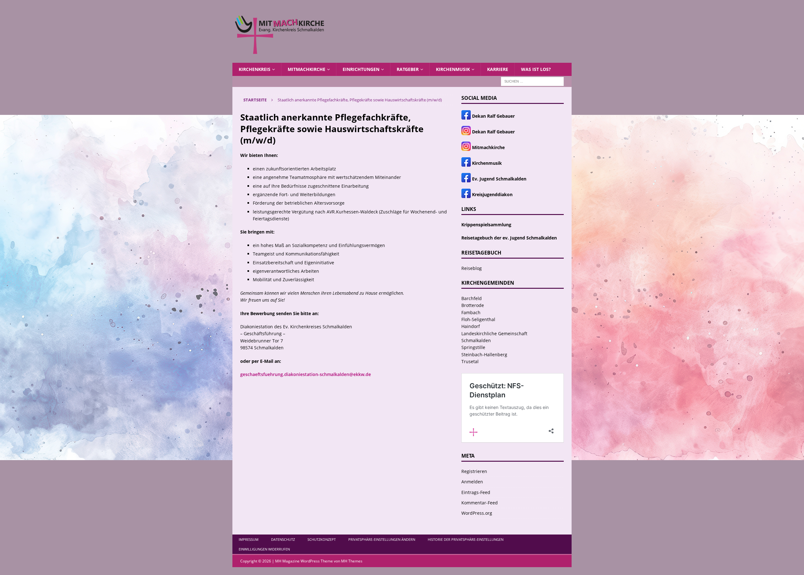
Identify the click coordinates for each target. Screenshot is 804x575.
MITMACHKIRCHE (306, 69)
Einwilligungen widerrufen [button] (264, 549)
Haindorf (470, 326)
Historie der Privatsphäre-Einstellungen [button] (465, 539)
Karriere (497, 69)
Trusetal (470, 361)
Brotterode (472, 305)
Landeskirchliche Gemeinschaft (494, 333)
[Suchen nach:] (532, 81)
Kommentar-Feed (479, 503)
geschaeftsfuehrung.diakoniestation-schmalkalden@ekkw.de (305, 374)
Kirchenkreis (254, 69)
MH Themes (351, 561)
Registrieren (474, 471)
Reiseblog (471, 268)
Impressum (248, 539)
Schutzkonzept (321, 539)
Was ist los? (536, 69)
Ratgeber (408, 69)
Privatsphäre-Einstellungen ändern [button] (381, 539)
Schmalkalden (476, 340)
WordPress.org (476, 513)
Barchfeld (471, 298)
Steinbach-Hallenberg (484, 354)
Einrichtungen (361, 69)
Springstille (473, 347)
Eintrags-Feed (475, 492)
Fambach (471, 312)
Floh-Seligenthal (478, 319)
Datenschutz (283, 539)
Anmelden (472, 482)
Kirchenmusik (453, 69)
